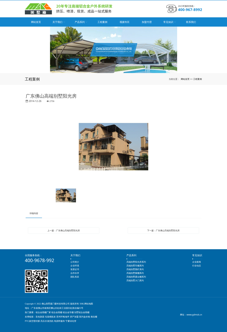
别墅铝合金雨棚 (81, 312)
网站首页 (185, 79)
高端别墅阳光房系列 (136, 261)
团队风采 (74, 276)
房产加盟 (74, 317)
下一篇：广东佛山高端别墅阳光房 (163, 230)
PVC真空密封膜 (32, 321)
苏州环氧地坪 (62, 317)
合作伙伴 (74, 273)
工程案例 (197, 79)
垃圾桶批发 (50, 317)
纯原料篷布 (59, 321)
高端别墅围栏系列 (135, 269)
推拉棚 (94, 317)
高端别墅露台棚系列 (136, 276)
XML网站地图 (86, 304)
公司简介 (74, 261)
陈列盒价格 (84, 317)
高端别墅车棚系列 (135, 265)
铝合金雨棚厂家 (43, 312)
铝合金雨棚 (56, 312)
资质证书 (74, 269)
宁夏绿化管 (70, 321)
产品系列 (131, 255)
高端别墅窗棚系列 (135, 273)
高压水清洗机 (46, 321)
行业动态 (196, 265)
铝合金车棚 (68, 312)
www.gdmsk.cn (194, 314)
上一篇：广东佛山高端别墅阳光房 (63, 230)
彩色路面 (40, 317)
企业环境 (74, 265)
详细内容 (33, 213)
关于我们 (75, 255)
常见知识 (197, 255)
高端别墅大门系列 (135, 280)
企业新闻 (196, 261)
